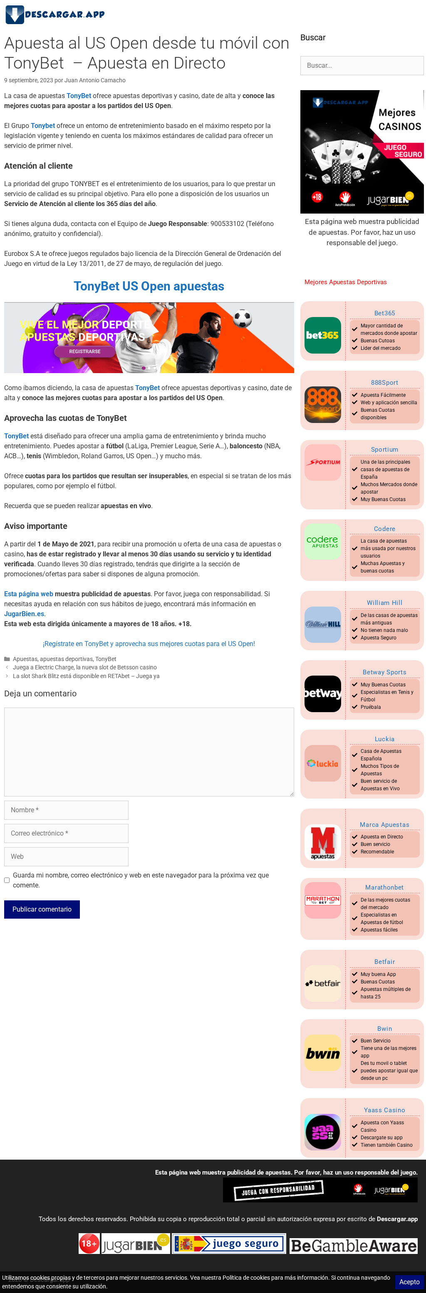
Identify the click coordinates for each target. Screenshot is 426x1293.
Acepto (409, 1282)
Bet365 (384, 313)
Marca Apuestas (384, 824)
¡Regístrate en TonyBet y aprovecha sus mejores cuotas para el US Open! (149, 644)
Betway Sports (384, 672)
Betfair (384, 962)
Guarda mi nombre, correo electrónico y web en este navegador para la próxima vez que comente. (141, 880)
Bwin (384, 1028)
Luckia (385, 739)
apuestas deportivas (66, 659)
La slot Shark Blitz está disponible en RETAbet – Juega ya (86, 676)
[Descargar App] (58, 14)
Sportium (385, 449)
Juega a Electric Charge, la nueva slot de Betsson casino (85, 667)
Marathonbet (384, 887)
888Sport (385, 382)
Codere (385, 529)
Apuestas (25, 659)
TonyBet (105, 659)
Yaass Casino (384, 1110)
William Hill (384, 603)
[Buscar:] (362, 65)
